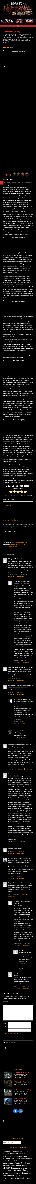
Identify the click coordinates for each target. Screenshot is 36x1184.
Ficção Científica (22, 1163)
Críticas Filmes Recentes (21, 1077)
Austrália (15, 37)
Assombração (7, 37)
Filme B (5, 1165)
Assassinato (7, 1156)
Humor (13, 1165)
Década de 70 (21, 1161)
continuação (28, 1158)
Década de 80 (28, 1161)
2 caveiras (6, 1151)
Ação (25, 1156)
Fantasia (10, 39)
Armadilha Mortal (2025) (21, 1072)
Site (4, 1030)
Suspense (6, 1176)
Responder (20, 576)
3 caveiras (22, 1151)
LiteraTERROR (18, 1165)
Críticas (23, 34)
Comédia (22, 1158)
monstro (5, 41)
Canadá (30, 37)
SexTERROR (17, 1105)
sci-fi (21, 1173)
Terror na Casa (23, 1176)
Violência (26, 1178)
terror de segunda (14, 1176)
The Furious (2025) (20, 1098)
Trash (12, 1178)
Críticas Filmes (23, 1075)
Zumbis (4, 1180)
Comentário (5, 1002)
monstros (23, 1168)
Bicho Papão (23, 37)
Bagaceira (6, 1158)
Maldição (24, 1165)
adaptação (22, 1154)
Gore (8, 1165)
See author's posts (10, 531)
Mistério (25, 39)
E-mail (4, 1026)
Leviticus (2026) (19, 1081)
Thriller (6, 1178)
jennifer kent (18, 39)
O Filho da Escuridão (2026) (22, 1090)
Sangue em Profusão (10, 1173)
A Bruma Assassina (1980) (19, 542)
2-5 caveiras (13, 1151)
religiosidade (29, 1171)
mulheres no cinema (15, 41)
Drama (5, 39)
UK (15, 1178)
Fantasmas (10, 1163)
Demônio (5, 1161)
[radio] (10, 492)
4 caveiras (21, 36)
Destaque (10, 1161)
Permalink (11, 576)
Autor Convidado (10, 520)
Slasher (30, 1173)
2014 (15, 36)
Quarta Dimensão (16, 1170)
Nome (4, 1023)
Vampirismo (19, 1178)
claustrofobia (15, 1158)
